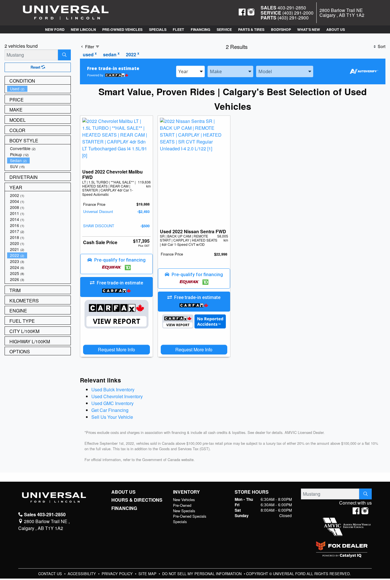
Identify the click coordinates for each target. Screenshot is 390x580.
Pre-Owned (182, 505)
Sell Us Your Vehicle (112, 417)
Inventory (186, 492)
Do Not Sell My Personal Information (202, 573)
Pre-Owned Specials (189, 516)
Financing (124, 508)
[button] (54, 29)
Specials (180, 521)
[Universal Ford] (65, 12)
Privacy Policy (118, 573)
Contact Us (50, 573)
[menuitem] (39, 89)
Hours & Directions (136, 500)
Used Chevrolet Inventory (117, 396)
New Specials (184, 510)
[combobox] (190, 71)
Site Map (148, 573)
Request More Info (116, 349)
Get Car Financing (109, 410)
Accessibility (82, 573)
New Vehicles (184, 499)
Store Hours (252, 492)
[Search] (64, 54)
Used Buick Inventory (112, 389)
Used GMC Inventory (112, 403)
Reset (36, 67)
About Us (123, 492)
